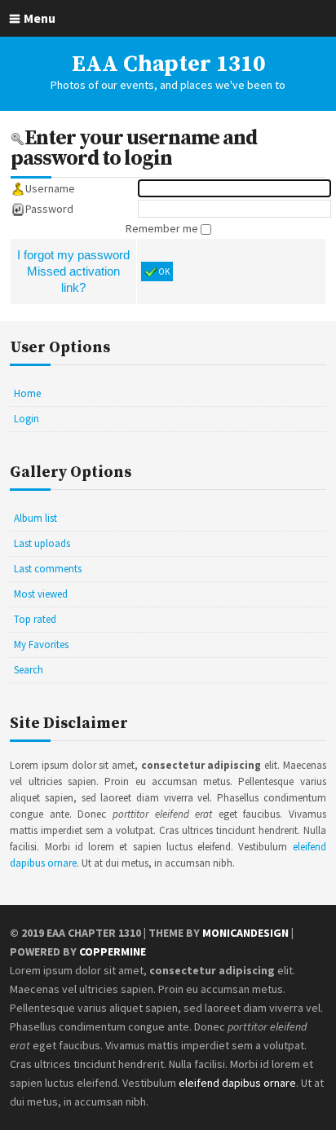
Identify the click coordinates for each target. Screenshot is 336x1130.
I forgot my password (73, 255)
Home (27, 393)
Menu (39, 18)
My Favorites (41, 644)
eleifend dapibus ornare (237, 1082)
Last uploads (42, 543)
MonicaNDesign (245, 932)
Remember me (163, 228)
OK (164, 271)
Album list (35, 518)
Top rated (35, 619)
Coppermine (112, 951)
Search (28, 670)
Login (26, 419)
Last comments (48, 569)
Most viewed (41, 594)
